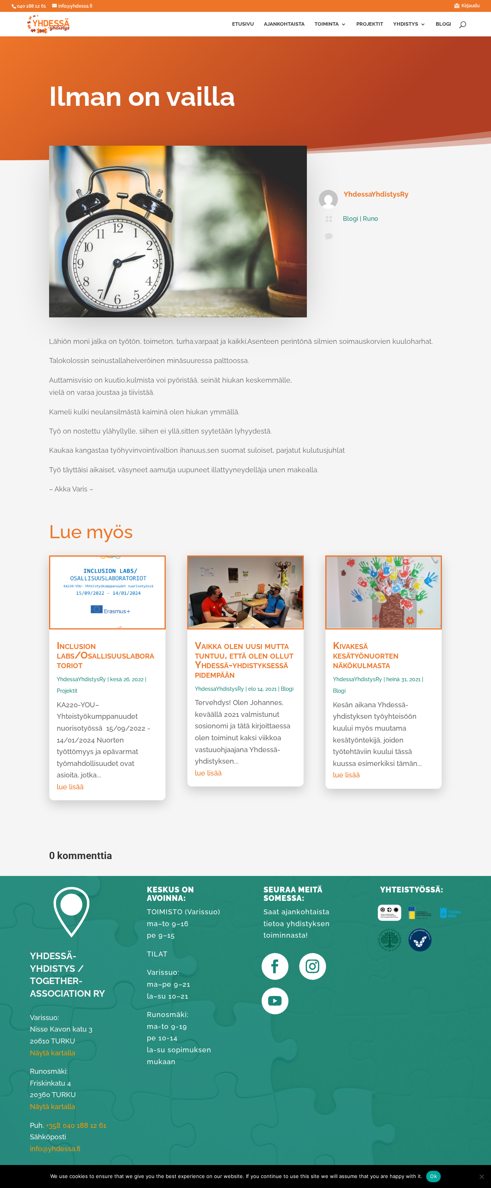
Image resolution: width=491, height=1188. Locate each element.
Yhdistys (405, 24)
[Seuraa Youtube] (275, 1001)
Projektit (369, 24)
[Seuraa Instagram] (312, 966)
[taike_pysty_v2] (389, 918)
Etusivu (243, 24)
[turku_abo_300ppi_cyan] (450, 918)
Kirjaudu (470, 5)
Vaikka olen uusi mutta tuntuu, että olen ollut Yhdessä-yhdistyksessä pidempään (244, 659)
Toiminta (327, 24)
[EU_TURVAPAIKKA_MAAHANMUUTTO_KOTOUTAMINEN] (420, 918)
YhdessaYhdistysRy (376, 194)
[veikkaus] (420, 949)
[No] (481, 1176)
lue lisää (70, 786)
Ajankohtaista (284, 24)
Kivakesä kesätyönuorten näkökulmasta (366, 654)
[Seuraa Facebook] (275, 966)
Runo (370, 218)
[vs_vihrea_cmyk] (389, 949)
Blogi (443, 24)
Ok (433, 1176)
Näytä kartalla (52, 1107)
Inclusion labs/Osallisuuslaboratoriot (105, 654)
